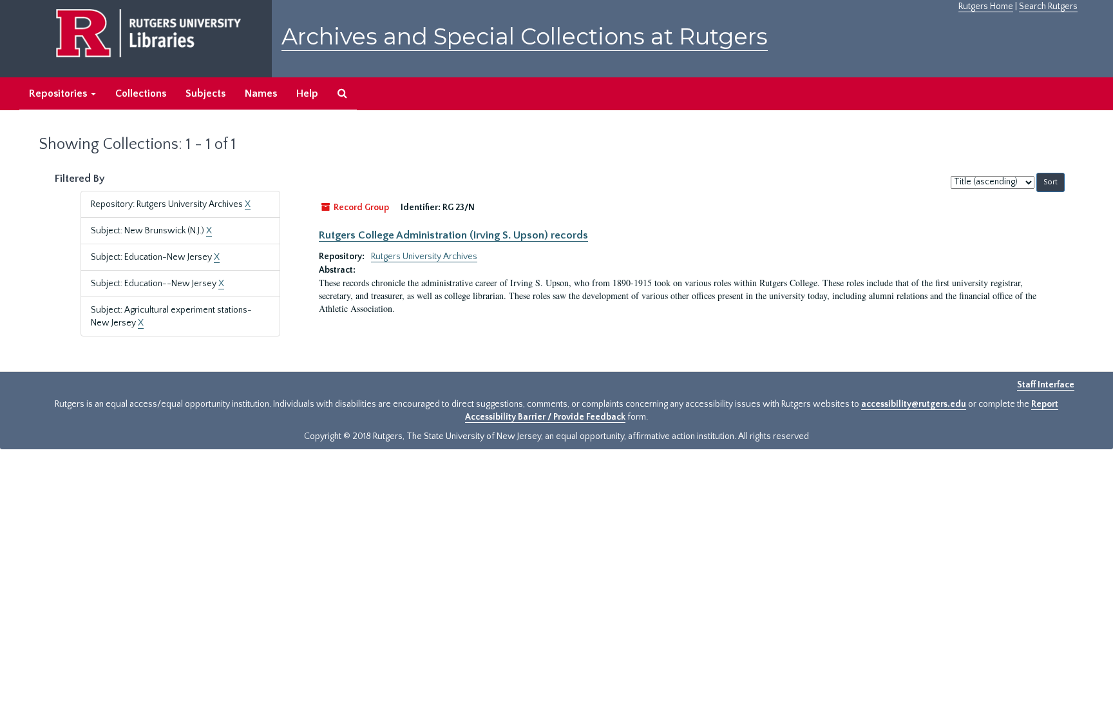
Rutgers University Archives (424, 256)
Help (307, 93)
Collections (140, 93)
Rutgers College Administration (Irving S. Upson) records (453, 235)
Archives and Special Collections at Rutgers (524, 36)
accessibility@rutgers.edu (913, 404)
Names (261, 93)
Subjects (205, 93)
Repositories (59, 93)
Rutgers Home (985, 6)
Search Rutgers (1048, 6)
